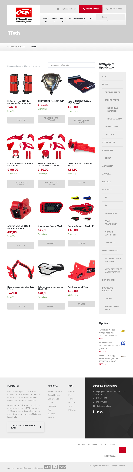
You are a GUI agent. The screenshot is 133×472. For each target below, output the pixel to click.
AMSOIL (51, 417)
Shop (91, 19)
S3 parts (51, 414)
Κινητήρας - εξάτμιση (113, 109)
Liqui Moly (52, 406)
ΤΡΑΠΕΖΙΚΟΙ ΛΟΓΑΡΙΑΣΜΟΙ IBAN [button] (23, 427)
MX (69, 395)
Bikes (54, 19)
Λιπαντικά (107, 189)
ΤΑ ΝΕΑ (63, 19)
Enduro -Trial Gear (112, 308)
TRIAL (70, 399)
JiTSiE (50, 403)
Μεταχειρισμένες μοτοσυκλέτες (113, 270)
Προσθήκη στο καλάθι (51, 119)
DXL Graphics (53, 399)
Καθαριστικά (111, 213)
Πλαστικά (109, 134)
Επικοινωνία (109, 456)
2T (106, 197)
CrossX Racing (54, 395)
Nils (49, 410)
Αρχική (46, 19)
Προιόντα (92, 444)
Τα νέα (112, 444)
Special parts (112, 100)
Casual (108, 298)
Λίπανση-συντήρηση (110, 233)
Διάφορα (106, 174)
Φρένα (108, 158)
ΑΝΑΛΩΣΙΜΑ (107, 166)
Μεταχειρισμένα (110, 250)
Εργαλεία (106, 182)
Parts (105, 84)
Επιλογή (21, 120)
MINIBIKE (72, 410)
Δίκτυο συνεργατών (77, 19)
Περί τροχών (108, 280)
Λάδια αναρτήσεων (111, 222)
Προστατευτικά (114, 119)
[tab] (25, 427)
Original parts (112, 92)
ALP (104, 76)
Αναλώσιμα (107, 150)
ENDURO (71, 391)
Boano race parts (55, 391)
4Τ (106, 205)
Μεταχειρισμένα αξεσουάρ (113, 260)
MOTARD (72, 403)
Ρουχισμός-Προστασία (108, 289)
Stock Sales (108, 142)
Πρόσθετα (110, 242)
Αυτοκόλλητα (111, 126)
